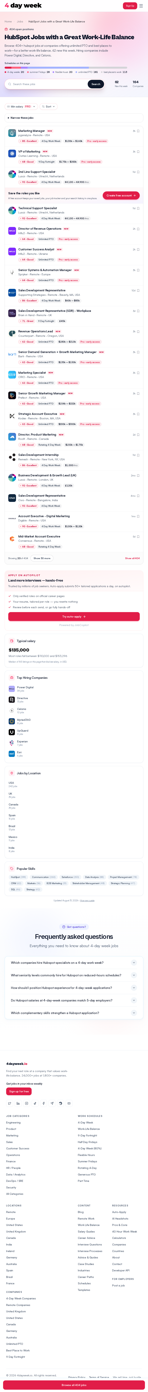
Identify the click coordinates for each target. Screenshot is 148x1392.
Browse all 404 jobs (74, 1385)
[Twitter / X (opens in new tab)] (9, 1103)
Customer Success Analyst (36, 249)
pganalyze (24, 135)
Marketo (33, 883)
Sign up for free (19, 1091)
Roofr (21, 438)
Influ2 (21, 233)
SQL (15, 889)
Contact (117, 1264)
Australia (11, 1264)
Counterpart (26, 335)
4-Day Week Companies (21, 1298)
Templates (84, 1289)
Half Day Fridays (87, 1142)
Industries (84, 1270)
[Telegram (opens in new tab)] (52, 1103)
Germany (11, 1257)
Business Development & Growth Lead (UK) (47, 475)
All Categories (14, 1193)
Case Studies (86, 1264)
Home (8, 21)
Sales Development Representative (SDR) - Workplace (54, 311)
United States (14, 1225)
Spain (9, 1270)
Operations (13, 1155)
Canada (11, 1237)
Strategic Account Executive (37, 414)
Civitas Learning (28, 155)
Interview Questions (90, 1244)
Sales (9, 1142)
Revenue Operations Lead (35, 331)
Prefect (22, 397)
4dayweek (16, 1064)
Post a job (118, 1285)
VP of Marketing (29, 151)
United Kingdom (16, 1231)
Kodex (22, 418)
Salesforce (70, 877)
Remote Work (86, 1218)
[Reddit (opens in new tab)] (60, 1103)
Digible (22, 520)
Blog (80, 1212)
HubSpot (18, 877)
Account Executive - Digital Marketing (44, 516)
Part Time (83, 1180)
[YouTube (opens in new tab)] (69, 1103)
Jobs (20, 21)
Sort (48, 106)
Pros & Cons (119, 1225)
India (9, 1244)
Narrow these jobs (22, 117)
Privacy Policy (76, 1377)
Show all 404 (132, 558)
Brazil (9, 1277)
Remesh (23, 459)
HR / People (13, 1167)
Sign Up (130, 5)
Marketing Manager (31, 131)
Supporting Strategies (32, 294)
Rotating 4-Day (87, 1167)
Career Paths (86, 1277)
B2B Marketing (56, 883)
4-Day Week (85, 1122)
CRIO (21, 377)
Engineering (13, 1122)
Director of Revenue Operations (39, 228)
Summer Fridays (87, 1161)
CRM (16, 883)
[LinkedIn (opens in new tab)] (18, 1103)
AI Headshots (120, 1218)
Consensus (25, 540)
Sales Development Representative (41, 290)
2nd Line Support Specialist (36, 172)
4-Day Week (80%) (89, 1148)
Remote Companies (18, 1305)
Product (11, 1128)
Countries (118, 1251)
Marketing (12, 1135)
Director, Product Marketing (37, 434)
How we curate (87, 900)
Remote (11, 1212)
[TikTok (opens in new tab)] (35, 1103)
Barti (21, 356)
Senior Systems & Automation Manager (45, 270)
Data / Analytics (15, 1174)
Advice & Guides (88, 1257)
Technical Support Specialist (37, 208)
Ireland (10, 1251)
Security (11, 1187)
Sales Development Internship (38, 455)
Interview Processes (90, 1251)
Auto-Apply (119, 1212)
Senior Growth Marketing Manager (42, 393)
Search (96, 84)
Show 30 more (42, 558)
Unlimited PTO (14, 1343)
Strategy (33, 889)
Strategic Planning (123, 883)
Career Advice (86, 1237)
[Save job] (138, 131)
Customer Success (17, 1148)
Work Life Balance (89, 1225)
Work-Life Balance (89, 1128)
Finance (11, 1161)
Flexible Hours (86, 1155)
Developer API (121, 1270)
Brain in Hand (26, 315)
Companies (119, 1244)
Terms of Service (99, 1377)
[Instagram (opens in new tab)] (26, 1103)
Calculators (119, 1237)
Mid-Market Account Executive (39, 536)
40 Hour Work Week (124, 1231)
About (116, 1257)
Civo (21, 500)
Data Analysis (94, 877)
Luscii (21, 176)
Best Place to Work (18, 1350)
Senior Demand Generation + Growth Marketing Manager (57, 352)
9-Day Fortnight (87, 1135)
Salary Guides (86, 1231)
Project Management (123, 877)
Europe (10, 1218)
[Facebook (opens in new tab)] (43, 1103)
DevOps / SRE (14, 1180)
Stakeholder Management (88, 883)
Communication (44, 877)
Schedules (84, 1283)
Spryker (23, 274)
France (10, 1283)
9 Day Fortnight (15, 1356)
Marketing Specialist (32, 372)
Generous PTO (87, 1174)
